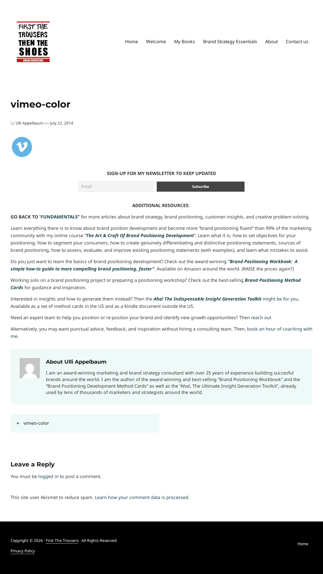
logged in (48, 476)
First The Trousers (62, 540)
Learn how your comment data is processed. (142, 497)
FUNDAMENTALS (59, 217)
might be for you (226, 299)
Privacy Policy (23, 551)
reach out (261, 317)
